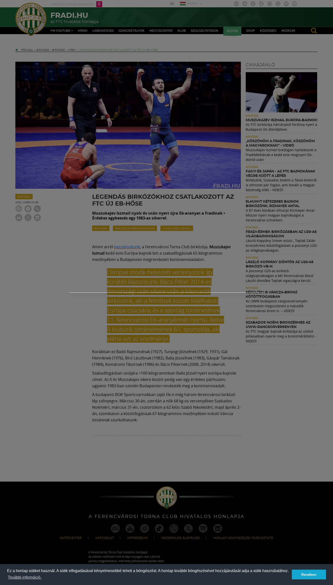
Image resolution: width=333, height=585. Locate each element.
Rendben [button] (308, 574)
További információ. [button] (24, 577)
